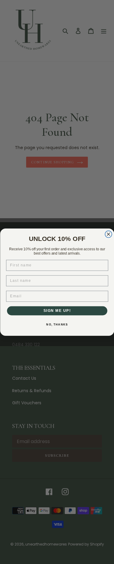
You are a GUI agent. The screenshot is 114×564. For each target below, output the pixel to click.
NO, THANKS (57, 324)
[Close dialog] (108, 234)
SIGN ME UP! (57, 310)
